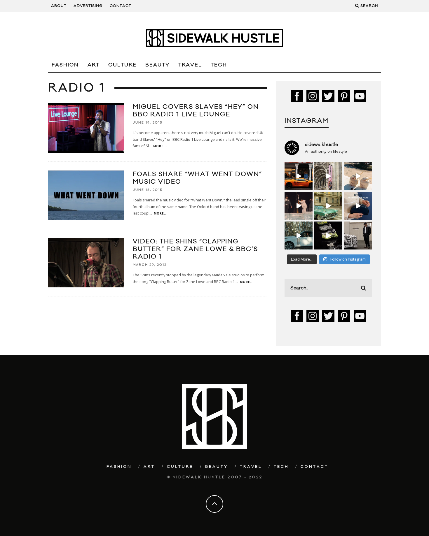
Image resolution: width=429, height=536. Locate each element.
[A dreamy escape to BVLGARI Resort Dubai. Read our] (358, 176)
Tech (219, 65)
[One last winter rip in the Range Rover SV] (299, 235)
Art (94, 65)
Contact (120, 5)
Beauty (157, 65)
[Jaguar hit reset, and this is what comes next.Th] (358, 235)
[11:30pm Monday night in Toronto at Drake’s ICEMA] (299, 206)
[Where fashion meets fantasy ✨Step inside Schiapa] (328, 176)
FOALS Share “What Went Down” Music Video (197, 178)
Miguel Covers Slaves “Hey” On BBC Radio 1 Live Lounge (196, 110)
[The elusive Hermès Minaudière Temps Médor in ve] (358, 206)
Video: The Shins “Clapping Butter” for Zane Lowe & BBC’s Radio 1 (195, 249)
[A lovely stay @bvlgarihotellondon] (299, 176)
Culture (122, 65)
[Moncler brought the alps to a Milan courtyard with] (328, 206)
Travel (190, 65)
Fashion (65, 65)
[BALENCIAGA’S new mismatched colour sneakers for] (328, 235)
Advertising (88, 5)
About (59, 5)
